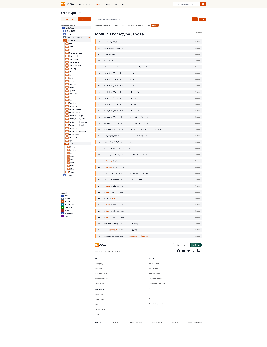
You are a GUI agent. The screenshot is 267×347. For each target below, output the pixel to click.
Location (72, 81)
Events (98, 304)
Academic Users (101, 279)
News (116, 4)
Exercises (152, 294)
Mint (72, 163)
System (197, 245)
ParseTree (73, 97)
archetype (68, 13)
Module (154, 25)
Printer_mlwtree (75, 109)
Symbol (72, 141)
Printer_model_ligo (76, 116)
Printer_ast (73, 106)
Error (71, 50)
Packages (96, 4)
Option (73, 150)
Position (72, 103)
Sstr (71, 166)
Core (71, 47)
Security (115, 322)
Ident (71, 72)
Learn (81, 4)
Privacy (175, 322)
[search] (203, 4)
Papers (151, 299)
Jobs (97, 314)
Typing (71, 172)
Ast (70, 44)
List (71, 153)
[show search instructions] (202, 19)
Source (199, 33)
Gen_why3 (73, 69)
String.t (113, 230)
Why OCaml (99, 284)
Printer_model (74, 112)
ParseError (73, 94)
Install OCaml (154, 264)
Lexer (71, 78)
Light (178, 245)
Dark (187, 245)
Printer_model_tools (77, 125)
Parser (71, 100)
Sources (70, 175)
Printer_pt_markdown (77, 131)
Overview (69, 19)
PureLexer (73, 138)
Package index (101, 25)
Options (72, 91)
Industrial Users (101, 274)
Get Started (153, 269)
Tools (88, 4)
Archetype (72, 40)
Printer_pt (73, 128)
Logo (150, 309)
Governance (157, 322)
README (70, 34)
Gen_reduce (73, 59)
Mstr (72, 169)
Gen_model (73, 56)
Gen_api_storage (75, 53)
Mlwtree (72, 84)
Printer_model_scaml (77, 119)
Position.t (146, 236)
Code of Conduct (195, 322)
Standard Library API (157, 284)
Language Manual (155, 279)
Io (70, 75)
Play (122, 4)
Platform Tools (154, 274)
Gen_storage (74, 62)
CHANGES (71, 31)
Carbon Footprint (135, 322)
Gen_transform (75, 65)
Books (151, 289)
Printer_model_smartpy (78, 122)
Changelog (99, 264)
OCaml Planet (100, 309)
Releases (98, 269)
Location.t (132, 236)
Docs (84, 19)
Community (107, 4)
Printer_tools (74, 134)
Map (72, 156)
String (72, 147)
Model (71, 87)
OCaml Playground (156, 304)
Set (71, 159)
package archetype (68, 25)
